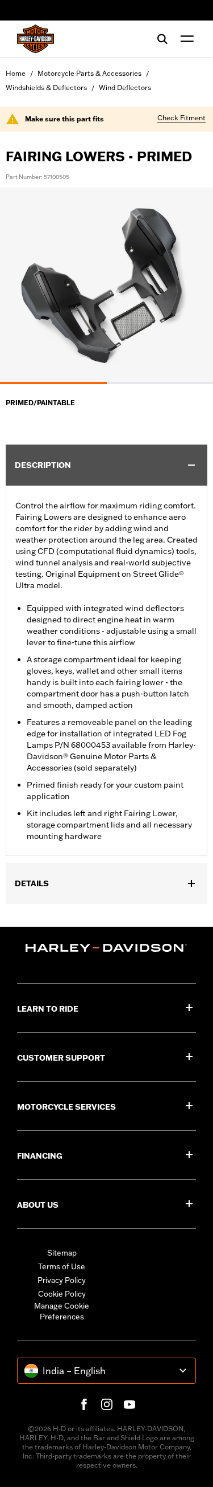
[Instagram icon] (107, 1404)
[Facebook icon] (84, 1404)
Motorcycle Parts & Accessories (89, 73)
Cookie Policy (62, 1293)
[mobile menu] (184, 39)
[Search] (162, 39)
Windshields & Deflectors (46, 87)
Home (16, 73)
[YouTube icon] (129, 1404)
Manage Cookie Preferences (61, 1311)
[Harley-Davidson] (106, 948)
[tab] (53, 383)
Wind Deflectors (125, 87)
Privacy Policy (61, 1280)
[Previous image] (22, 285)
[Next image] (190, 285)
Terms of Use (61, 1266)
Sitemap (62, 1252)
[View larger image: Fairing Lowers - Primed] (106, 284)
